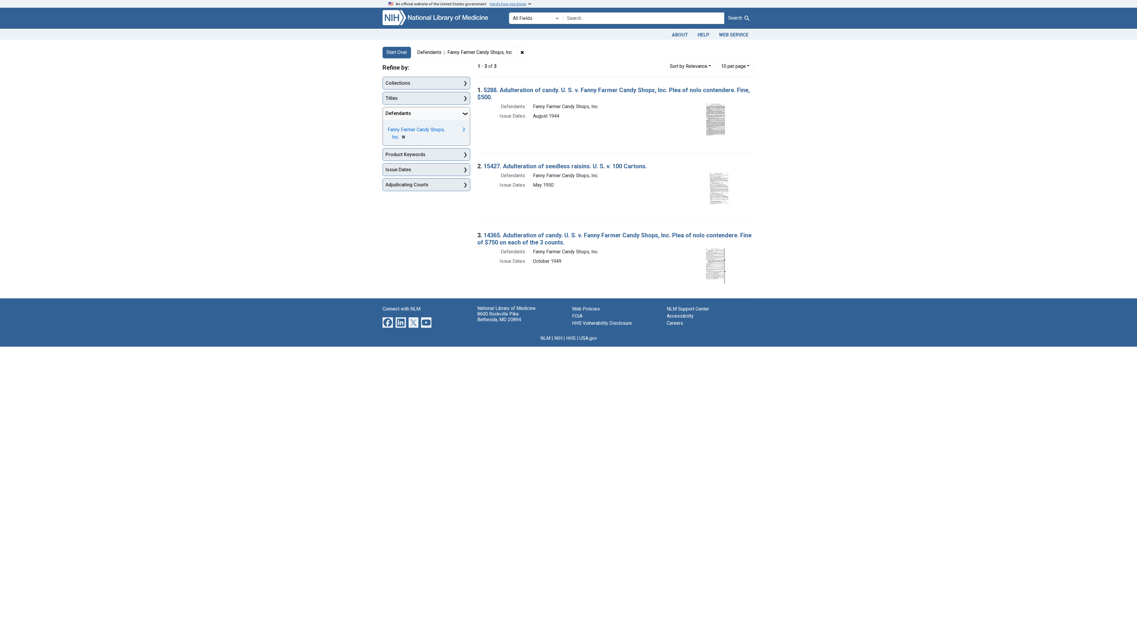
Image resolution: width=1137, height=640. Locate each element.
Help (703, 35)
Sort (688, 66)
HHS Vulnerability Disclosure (602, 323)
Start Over (396, 52)
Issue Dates (398, 169)
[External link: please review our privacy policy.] (388, 322)
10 (733, 66)
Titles (392, 98)
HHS (571, 338)
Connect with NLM (401, 309)
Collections (398, 83)
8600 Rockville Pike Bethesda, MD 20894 (499, 316)
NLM (545, 338)
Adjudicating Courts (407, 185)
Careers (675, 323)
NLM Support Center (688, 309)
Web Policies (586, 309)
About (680, 35)
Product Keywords (405, 154)
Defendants (398, 113)
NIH (558, 338)
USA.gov (588, 338)
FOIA (577, 316)
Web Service (734, 35)
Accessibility (680, 316)
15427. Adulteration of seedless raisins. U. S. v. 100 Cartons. (565, 166)
